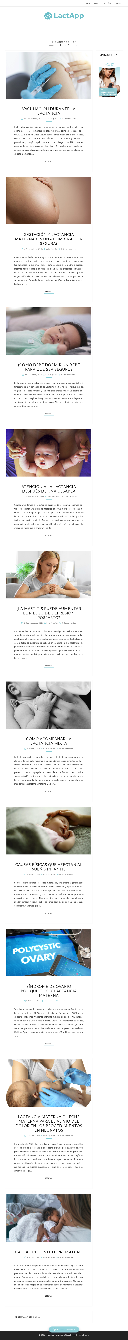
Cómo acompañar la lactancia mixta (49, 740)
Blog (96, 3)
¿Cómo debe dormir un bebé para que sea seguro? (49, 366)
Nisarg (86, 1335)
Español (107, 3)
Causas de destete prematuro (48, 1252)
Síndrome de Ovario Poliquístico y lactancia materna (49, 991)
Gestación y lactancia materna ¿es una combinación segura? (49, 239)
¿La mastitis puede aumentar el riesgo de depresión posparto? (48, 613)
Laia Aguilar (52, 119)
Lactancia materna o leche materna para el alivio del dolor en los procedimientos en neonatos (49, 1123)
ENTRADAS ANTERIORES (28, 1316)
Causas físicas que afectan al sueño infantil (48, 866)
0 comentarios (69, 119)
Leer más (49, 161)
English (118, 3)
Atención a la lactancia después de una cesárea (49, 488)
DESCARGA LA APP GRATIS (65, 1329)
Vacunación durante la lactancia (49, 110)
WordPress (70, 1335)
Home (88, 3)
